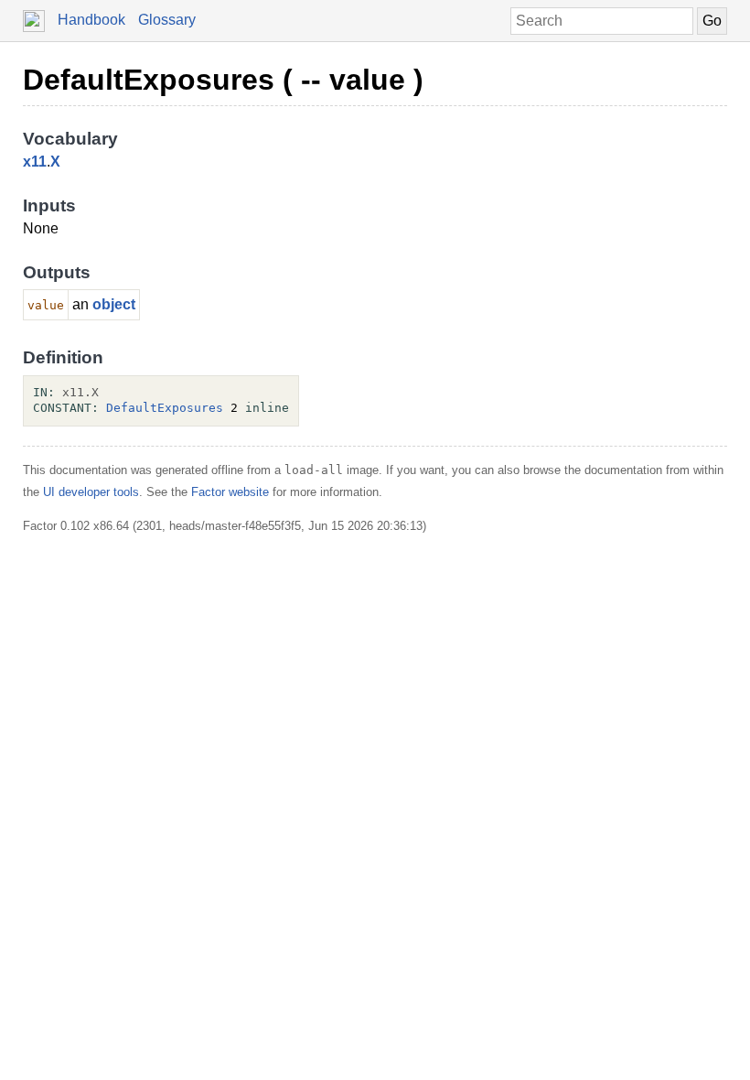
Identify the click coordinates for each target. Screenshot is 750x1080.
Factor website (230, 492)
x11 (35, 161)
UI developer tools (91, 492)
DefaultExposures (164, 408)
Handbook (91, 19)
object (113, 304)
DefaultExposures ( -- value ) (223, 79)
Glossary (167, 19)
